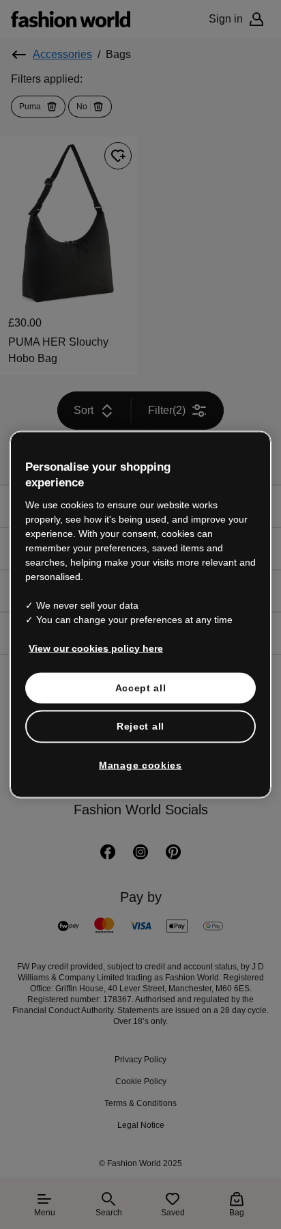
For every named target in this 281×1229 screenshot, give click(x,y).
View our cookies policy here (96, 647)
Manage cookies (140, 764)
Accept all (140, 687)
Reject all (140, 726)
